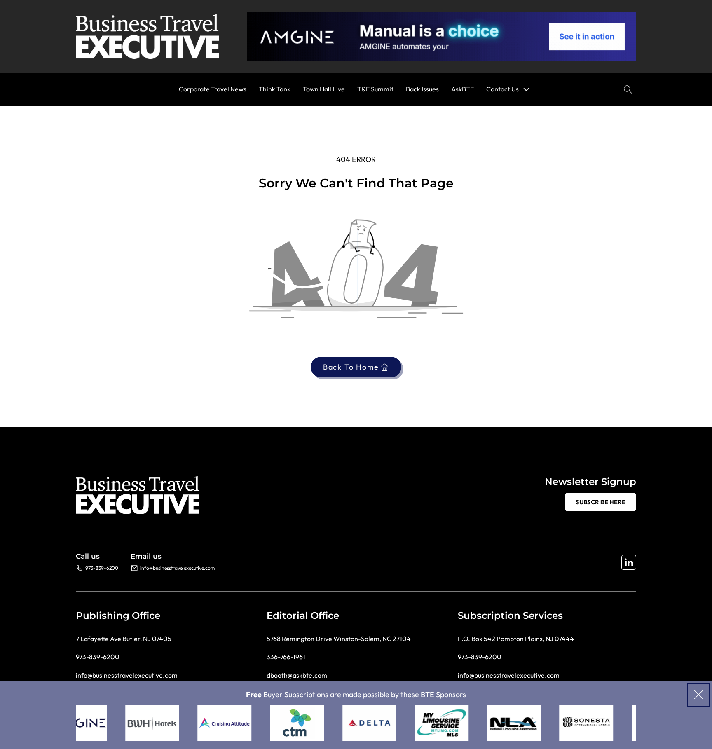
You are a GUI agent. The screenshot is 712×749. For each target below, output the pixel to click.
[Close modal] (698, 695)
